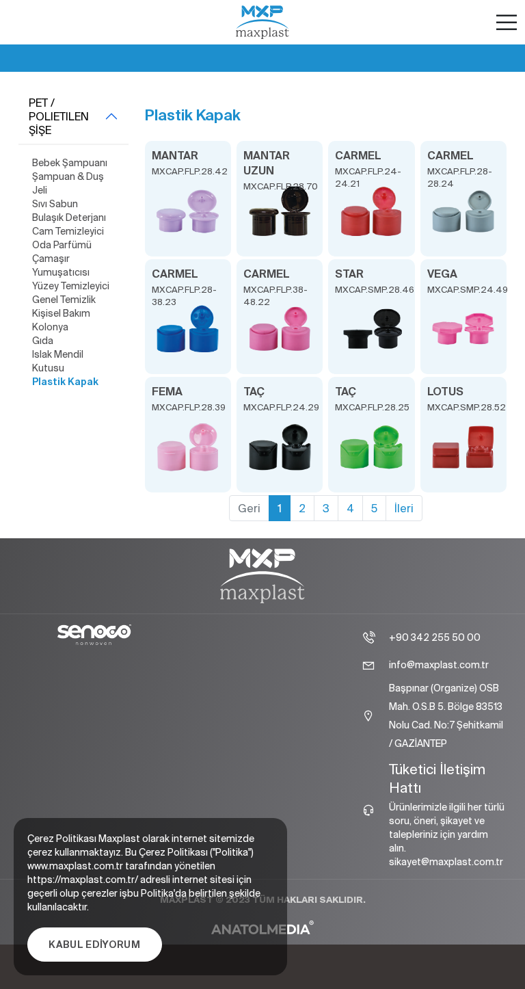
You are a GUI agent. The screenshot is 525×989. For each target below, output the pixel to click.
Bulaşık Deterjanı (69, 217)
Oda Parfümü (62, 244)
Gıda (42, 340)
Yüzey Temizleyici (70, 285)
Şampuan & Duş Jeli (68, 183)
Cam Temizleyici (68, 231)
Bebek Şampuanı (69, 162)
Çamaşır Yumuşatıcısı (61, 265)
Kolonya (50, 326)
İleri (404, 508)
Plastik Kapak (65, 381)
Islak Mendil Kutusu (57, 361)
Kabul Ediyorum (95, 944)
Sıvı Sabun (55, 203)
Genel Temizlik (64, 299)
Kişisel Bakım (61, 313)
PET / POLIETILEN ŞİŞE (59, 116)
